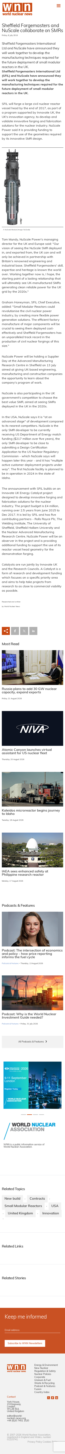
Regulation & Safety (45, 1371)
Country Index (41, 1392)
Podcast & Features (44, 1386)
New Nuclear (41, 1368)
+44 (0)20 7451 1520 (18, 1421)
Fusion (37, 1389)
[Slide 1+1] (29, 1115)
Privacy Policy (35, 1442)
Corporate (39, 1377)
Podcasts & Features (10, 964)
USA (54, 1206)
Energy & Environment (46, 1365)
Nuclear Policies (42, 1374)
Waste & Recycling (44, 1383)
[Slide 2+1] (35, 1115)
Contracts (37, 1198)
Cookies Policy (50, 1442)
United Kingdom (20, 1213)
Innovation (50, 1213)
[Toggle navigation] (58, 6)
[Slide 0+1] (23, 1115)
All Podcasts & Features (31, 1042)
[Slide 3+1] (41, 1115)
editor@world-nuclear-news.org (16, 1417)
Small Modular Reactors (23, 1206)
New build (12, 1198)
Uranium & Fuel (42, 1380)
